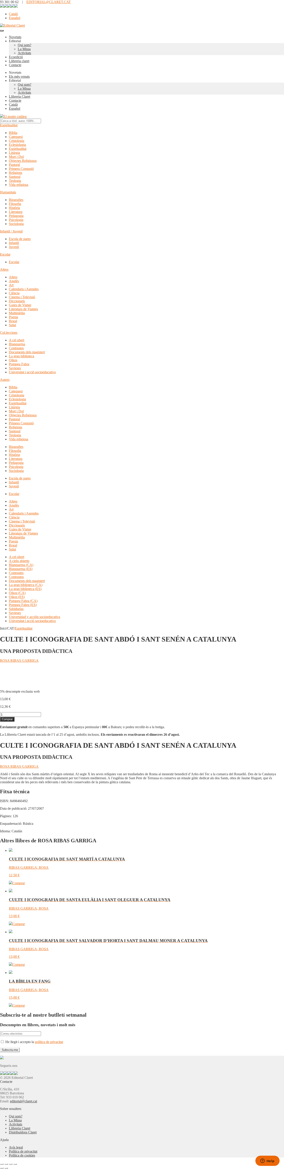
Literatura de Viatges (23, 309)
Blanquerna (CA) (21, 565)
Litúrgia (14, 153)
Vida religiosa (18, 185)
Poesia (13, 317)
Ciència (14, 293)
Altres (4, 269)
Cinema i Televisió (22, 297)
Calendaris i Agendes (24, 289)
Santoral (14, 177)
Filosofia (15, 204)
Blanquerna (17, 344)
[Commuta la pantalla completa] (6, 1164)
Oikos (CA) (17, 593)
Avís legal (16, 1147)
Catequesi (16, 137)
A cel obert (16, 340)
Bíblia (13, 133)
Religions (15, 173)
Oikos (13, 360)
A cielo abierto (19, 561)
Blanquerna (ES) (20, 569)
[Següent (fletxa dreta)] (6, 1168)
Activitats (24, 53)
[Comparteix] (10, 1164)
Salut (12, 325)
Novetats (15, 37)
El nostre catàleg (15, 116)
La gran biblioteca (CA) (25, 585)
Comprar (7, 719)
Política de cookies (22, 1155)
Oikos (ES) (17, 597)
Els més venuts (19, 76)
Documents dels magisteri (27, 352)
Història (14, 208)
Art (11, 285)
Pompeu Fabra (19, 364)
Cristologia (16, 141)
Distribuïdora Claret (23, 1132)
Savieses (15, 368)
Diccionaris (17, 301)
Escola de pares (20, 239)
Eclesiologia (17, 145)
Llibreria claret (19, 61)
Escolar (5, 254)
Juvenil (14, 247)
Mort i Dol (16, 157)
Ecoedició (16, 57)
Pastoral (14, 165)
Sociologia (16, 224)
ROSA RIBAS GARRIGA (19, 660)
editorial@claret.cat (23, 1101)
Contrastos (16, 348)
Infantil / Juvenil (11, 231)
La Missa (24, 49)
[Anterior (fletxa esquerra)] (2, 1168)
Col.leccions (8, 332)
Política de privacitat (23, 1151)
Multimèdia (17, 313)
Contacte (15, 65)
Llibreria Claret (19, 96)
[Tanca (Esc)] (15, 1164)
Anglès (14, 281)
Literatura (15, 212)
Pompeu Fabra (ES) (23, 605)
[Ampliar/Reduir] (2, 1164)
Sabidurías (16, 609)
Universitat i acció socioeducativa (32, 372)
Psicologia (16, 220)
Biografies (16, 200)
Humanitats (8, 192)
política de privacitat (49, 1042)
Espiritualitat (9, 125)
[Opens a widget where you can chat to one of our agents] (267, 1161)
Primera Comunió (21, 169)
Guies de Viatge (20, 305)
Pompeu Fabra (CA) (23, 601)
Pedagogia (16, 216)
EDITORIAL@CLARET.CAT (48, 2)
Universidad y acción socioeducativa (34, 617)
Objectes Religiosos (23, 161)
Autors (5, 380)
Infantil (14, 243)
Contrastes (16, 573)
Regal (13, 321)
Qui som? (24, 45)
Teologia (15, 181)
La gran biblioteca (21, 356)
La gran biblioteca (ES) (25, 589)
